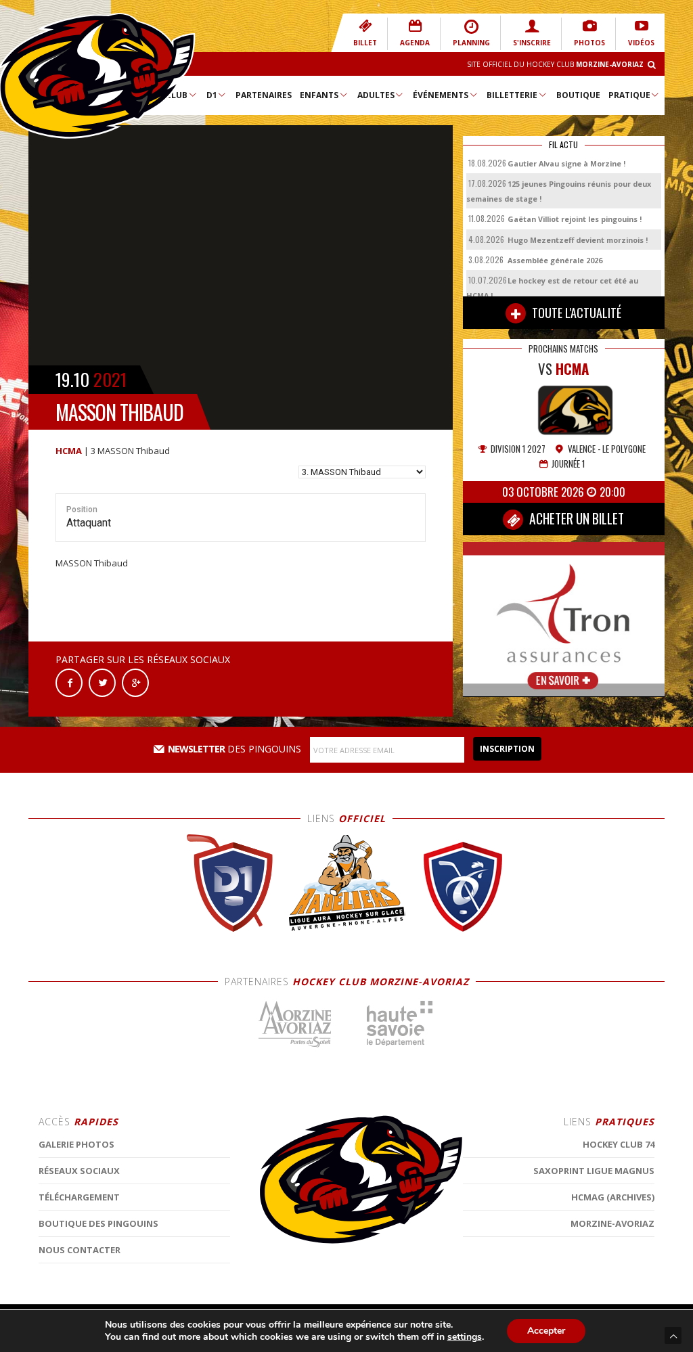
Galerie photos (76, 1144)
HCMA (68, 451)
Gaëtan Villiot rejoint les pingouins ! (575, 219)
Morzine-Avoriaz (612, 1223)
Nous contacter (79, 1250)
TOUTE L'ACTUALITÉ (575, 312)
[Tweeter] (102, 681)
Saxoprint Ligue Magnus (593, 1171)
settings (464, 1337)
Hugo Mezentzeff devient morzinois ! (578, 240)
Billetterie (512, 95)
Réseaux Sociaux (79, 1171)
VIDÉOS (641, 42)
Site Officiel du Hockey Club (555, 64)
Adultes (376, 95)
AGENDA (415, 42)
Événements (440, 95)
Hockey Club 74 (618, 1144)
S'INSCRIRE (532, 42)
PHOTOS (589, 42)
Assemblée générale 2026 (555, 260)
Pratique (629, 95)
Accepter (546, 1330)
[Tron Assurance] (564, 618)
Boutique (578, 95)
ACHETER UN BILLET (575, 518)
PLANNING (471, 42)
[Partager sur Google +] (135, 681)
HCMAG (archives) (612, 1197)
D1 (211, 95)
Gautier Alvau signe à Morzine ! (566, 163)
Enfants (319, 95)
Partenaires (264, 95)
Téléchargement (79, 1197)
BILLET (365, 42)
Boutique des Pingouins (98, 1223)
